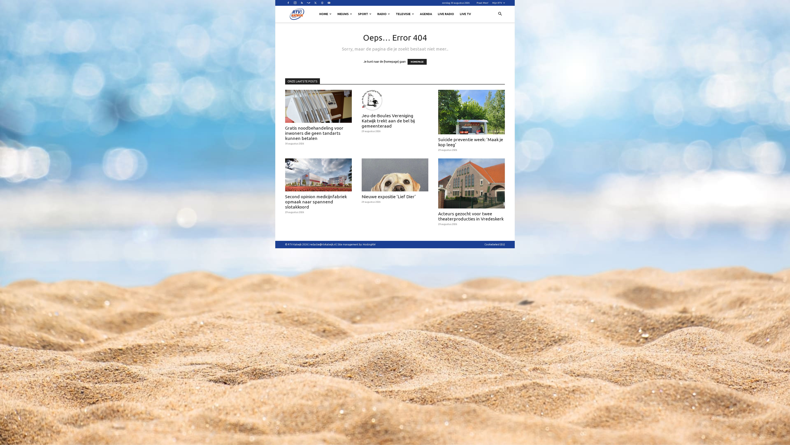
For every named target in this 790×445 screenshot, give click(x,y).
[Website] (322, 3)
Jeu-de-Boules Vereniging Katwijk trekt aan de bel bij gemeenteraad (388, 120)
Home (323, 14)
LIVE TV (465, 14)
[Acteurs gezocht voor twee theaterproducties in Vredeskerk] (471, 183)
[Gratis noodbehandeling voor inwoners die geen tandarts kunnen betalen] (318, 106)
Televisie (403, 14)
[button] (500, 14)
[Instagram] (295, 3)
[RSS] (302, 3)
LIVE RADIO (446, 14)
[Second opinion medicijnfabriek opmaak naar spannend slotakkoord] (318, 174)
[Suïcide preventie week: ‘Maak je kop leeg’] (471, 112)
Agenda (426, 14)
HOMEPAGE (417, 62)
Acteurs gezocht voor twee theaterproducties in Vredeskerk (471, 216)
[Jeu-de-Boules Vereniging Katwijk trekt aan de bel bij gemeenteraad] (395, 100)
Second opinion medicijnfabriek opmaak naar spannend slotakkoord (316, 201)
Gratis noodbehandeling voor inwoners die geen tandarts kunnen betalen (314, 133)
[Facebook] (288, 3)
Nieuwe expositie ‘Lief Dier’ (389, 196)
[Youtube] (329, 3)
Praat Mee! (482, 3)
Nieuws (343, 14)
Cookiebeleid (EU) (494, 244)
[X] (315, 3)
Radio (382, 14)
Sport (363, 14)
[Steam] (309, 3)
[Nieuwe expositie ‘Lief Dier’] (395, 174)
